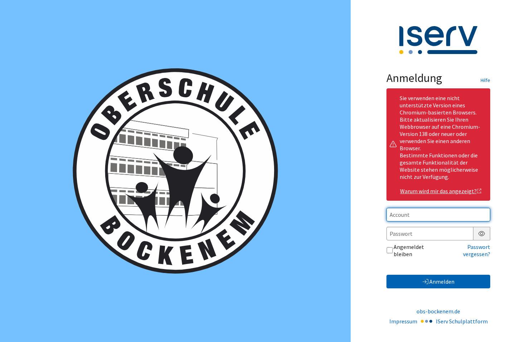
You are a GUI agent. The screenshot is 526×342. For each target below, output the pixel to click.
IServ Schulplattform (462, 321)
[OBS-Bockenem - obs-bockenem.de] (175, 171)
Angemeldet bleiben (409, 250)
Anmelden (441, 281)
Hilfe (485, 80)
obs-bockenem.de (438, 311)
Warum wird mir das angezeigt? (438, 191)
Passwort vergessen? (476, 250)
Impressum (403, 321)
